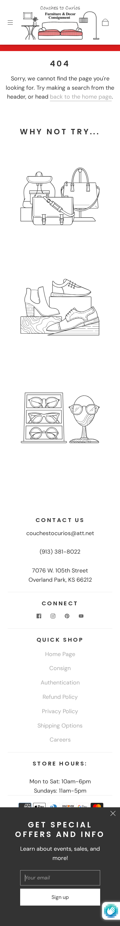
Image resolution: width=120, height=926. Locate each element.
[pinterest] (67, 616)
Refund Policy (60, 697)
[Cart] (105, 22)
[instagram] (53, 616)
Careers (60, 739)
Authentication (60, 682)
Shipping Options (60, 725)
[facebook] (39, 616)
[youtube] (81, 616)
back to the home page (81, 97)
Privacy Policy (60, 711)
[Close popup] (113, 814)
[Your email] (60, 877)
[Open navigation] (15, 22)
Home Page (60, 654)
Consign (60, 668)
